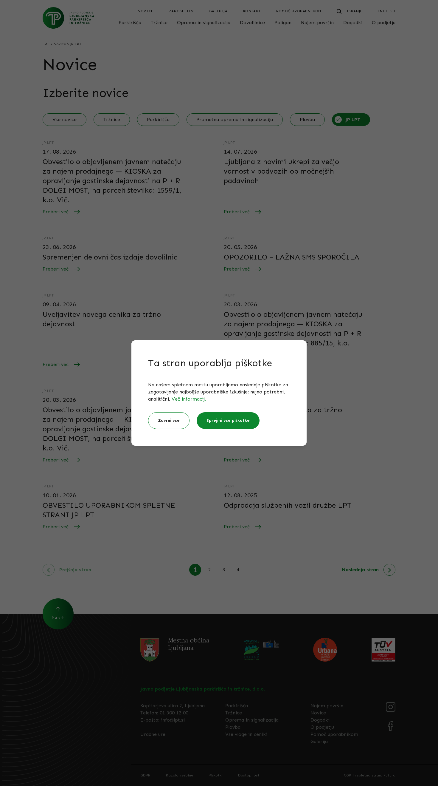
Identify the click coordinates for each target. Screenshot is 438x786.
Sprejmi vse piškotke (228, 420)
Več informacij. (189, 399)
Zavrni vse (169, 420)
